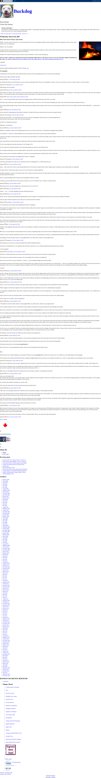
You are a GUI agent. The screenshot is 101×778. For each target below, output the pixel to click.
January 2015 (6, 643)
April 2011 (5, 574)
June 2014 (5, 632)
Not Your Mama (9, 251)
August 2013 (5, 617)
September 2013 (6, 618)
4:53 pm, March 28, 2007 (15, 188)
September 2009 (6, 545)
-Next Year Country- (9, 693)
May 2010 (5, 557)
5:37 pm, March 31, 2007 (14, 405)
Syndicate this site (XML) (5, 774)
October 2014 (6, 638)
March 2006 (5, 481)
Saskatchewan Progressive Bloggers (13, 739)
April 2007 (5, 501)
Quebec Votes (6, 466)
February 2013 (6, 608)
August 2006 (5, 488)
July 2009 (5, 542)
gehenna (61, 212)
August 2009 (5, 543)
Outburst (8, 90)
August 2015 (5, 651)
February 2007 (6, 497)
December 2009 (6, 550)
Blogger (53, 775)
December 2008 (6, 531)
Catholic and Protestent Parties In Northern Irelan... (14, 464)
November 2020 (6, 675)
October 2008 (6, 528)
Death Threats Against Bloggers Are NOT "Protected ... (15, 461)
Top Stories (8, 760)
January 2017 (6, 660)
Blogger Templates (51, 777)
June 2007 (5, 504)
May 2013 (5, 612)
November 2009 (6, 548)
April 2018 (5, 664)
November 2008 (6, 530)
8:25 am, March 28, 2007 (15, 90)
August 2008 (5, 525)
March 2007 (5, 499)
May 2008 (5, 520)
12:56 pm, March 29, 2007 (16, 282)
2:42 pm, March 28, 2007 (15, 164)
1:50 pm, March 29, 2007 (15, 301)
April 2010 (5, 556)
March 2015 (5, 646)
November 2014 (6, 640)
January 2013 (6, 606)
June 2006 (5, 485)
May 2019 (5, 672)
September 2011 (6, 582)
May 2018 (5, 666)
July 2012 (5, 597)
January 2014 (6, 625)
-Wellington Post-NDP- (10, 708)
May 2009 (5, 539)
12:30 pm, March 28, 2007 (15, 127)
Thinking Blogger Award (8, 473)
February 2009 (6, 534)
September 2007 (6, 508)
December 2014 (6, 642)
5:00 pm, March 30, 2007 (15, 373)
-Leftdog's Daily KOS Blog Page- (12, 720)
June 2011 (5, 577)
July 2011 (5, 579)
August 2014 (5, 635)
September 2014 (6, 637)
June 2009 (5, 540)
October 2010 (6, 565)
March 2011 (5, 573)
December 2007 (6, 513)
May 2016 (5, 657)
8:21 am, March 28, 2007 (17, 84)
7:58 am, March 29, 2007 (14, 224)
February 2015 (6, 645)
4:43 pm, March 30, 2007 (17, 360)
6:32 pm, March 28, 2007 (15, 193)
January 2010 (6, 551)
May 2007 (5, 502)
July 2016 (5, 658)
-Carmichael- (5, 681)
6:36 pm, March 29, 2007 (14, 335)
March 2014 (5, 628)
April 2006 (5, 482)
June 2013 (5, 614)
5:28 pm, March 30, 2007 (15, 388)
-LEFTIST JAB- (9, 699)
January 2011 (6, 569)
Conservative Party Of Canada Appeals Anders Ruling (14, 463)
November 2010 (6, 566)
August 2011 (5, 580)
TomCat (7, 164)
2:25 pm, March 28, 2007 (17, 159)
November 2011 (6, 585)
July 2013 (5, 615)
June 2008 (5, 522)
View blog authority (9, 765)
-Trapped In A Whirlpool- (11, 711)
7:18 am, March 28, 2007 (14, 79)
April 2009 (5, 537)
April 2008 (5, 519)
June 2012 (5, 596)
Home (2, 33)
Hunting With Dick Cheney (9, 467)
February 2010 (6, 553)
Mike (7, 79)
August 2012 (5, 599)
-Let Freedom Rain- (9, 702)
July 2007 (5, 505)
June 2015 (5, 649)
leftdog (7, 109)
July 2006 (5, 487)
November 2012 (6, 603)
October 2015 (6, 652)
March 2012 (5, 591)
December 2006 (6, 494)
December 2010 (6, 568)
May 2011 (5, 576)
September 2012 (6, 600)
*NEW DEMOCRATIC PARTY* (13, 742)
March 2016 (5, 655)
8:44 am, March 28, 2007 (22, 96)
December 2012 (6, 605)
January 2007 (6, 496)
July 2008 (5, 524)
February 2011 (6, 571)
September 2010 (6, 563)
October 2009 (6, 546)
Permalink (24, 68)
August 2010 (5, 562)
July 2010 (5, 560)
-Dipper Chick (8, 727)
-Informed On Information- (11, 705)
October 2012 (6, 602)
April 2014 (5, 629)
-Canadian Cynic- (9, 736)
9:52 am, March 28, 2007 (15, 109)
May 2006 (5, 484)
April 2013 (5, 611)
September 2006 (6, 490)
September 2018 (6, 667)
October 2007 (6, 510)
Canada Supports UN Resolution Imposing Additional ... (15, 470)
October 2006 (6, 491)
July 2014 (5, 634)
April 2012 (5, 592)
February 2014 (6, 626)
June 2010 (5, 559)
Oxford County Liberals (11, 96)
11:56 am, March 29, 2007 (19, 251)
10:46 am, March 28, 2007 (18, 115)
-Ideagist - (7, 730)
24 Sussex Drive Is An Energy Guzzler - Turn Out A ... (16, 33)
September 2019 (6, 674)
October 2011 (6, 583)
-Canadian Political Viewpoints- (12, 687)
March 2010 (5, 554)
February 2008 (6, 516)
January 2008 (6, 514)
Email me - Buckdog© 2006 (6, 772)
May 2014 (5, 631)
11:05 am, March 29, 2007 (17, 240)
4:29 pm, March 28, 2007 (15, 183)
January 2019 (6, 669)
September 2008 (6, 527)
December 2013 (6, 623)
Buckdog (23, 11)
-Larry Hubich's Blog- (10, 714)
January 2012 (6, 588)
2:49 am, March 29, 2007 (17, 202)
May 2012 (5, 594)
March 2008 (5, 517)
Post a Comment (3, 419)
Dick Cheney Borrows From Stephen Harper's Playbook (15, 469)
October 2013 (6, 620)
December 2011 (6, 586)
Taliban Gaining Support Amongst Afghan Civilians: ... (15, 472)
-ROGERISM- (8, 717)
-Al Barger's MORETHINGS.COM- (13, 733)
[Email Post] (27, 68)
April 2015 (5, 648)
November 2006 (6, 493)
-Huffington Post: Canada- (11, 696)
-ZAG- (7, 690)
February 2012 (6, 589)
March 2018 (5, 663)
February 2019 (6, 671)
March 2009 (5, 536)
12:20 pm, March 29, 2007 (15, 270)
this (5, 186)
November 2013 (6, 622)
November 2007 (6, 511)
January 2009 (6, 533)
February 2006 (6, 479)
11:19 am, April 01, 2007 (15, 416)
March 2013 (5, 609)
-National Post (3, 65)
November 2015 (6, 654)
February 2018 (6, 661)
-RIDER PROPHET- (10, 724)
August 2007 (5, 507)
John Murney (9, 202)
